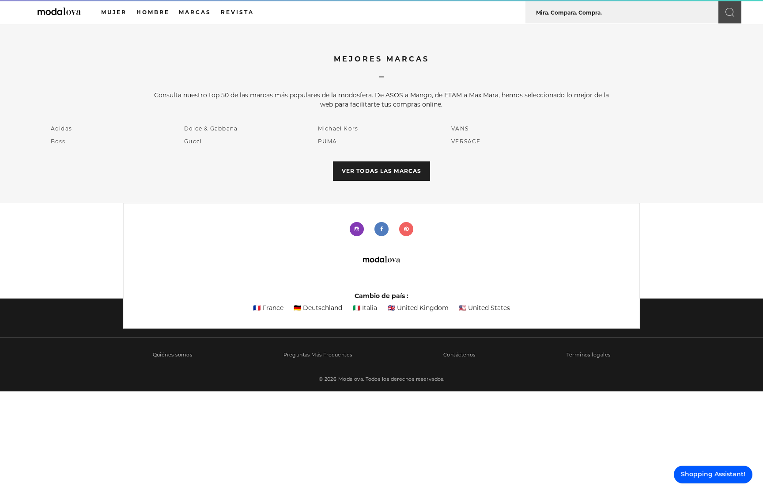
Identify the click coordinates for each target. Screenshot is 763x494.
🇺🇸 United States (484, 308)
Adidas (61, 128)
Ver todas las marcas (381, 171)
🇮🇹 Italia (365, 308)
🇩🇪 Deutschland (318, 308)
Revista (237, 12)
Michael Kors (338, 128)
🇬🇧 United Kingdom (418, 308)
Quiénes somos (173, 354)
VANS (459, 128)
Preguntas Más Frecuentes (317, 354)
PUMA (327, 141)
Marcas (195, 12)
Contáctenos (459, 354)
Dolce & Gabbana (211, 128)
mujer (114, 12)
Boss (58, 141)
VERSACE (465, 141)
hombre (153, 12)
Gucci (193, 141)
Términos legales (588, 354)
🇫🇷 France (268, 308)
